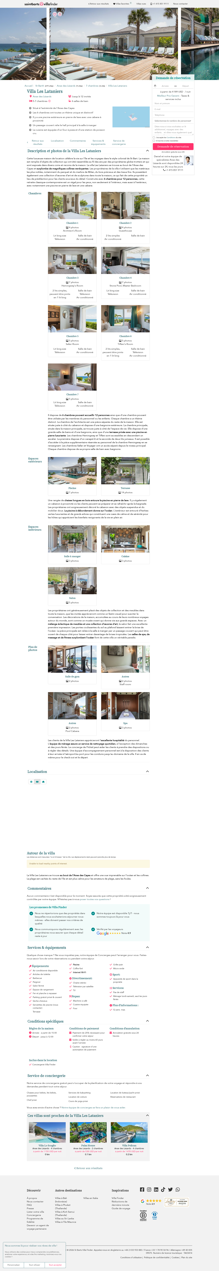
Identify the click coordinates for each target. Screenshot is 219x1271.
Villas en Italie (90, 1198)
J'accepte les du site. (169, 137)
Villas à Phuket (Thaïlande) (62, 1206)
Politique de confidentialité (156, 1257)
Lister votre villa (35, 1211)
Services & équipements (98, 142)
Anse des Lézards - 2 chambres (88, 1148)
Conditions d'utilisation (131, 1257)
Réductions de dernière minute (120, 1203)
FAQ (29, 1205)
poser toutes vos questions (94, 899)
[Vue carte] (37, 781)
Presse (30, 1208)
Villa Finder (118, 1198)
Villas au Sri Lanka (64, 1218)
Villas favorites (123, 3)
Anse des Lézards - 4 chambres (47, 1148)
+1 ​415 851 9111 (161, 3)
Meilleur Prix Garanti (168, 95)
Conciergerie (34, 1215)
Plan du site (186, 1257)
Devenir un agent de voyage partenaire (38, 1227)
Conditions (171, 137)
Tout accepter (55, 1265)
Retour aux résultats (99, 3)
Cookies (175, 1257)
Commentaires (78, 140)
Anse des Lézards (42, 96)
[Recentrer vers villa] (43, 781)
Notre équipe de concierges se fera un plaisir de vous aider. (94, 1107)
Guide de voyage (121, 1208)
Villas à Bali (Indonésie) (61, 1200)
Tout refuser (34, 1265)
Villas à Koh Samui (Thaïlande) (64, 1213)
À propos (32, 1198)
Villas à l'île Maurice (65, 1222)
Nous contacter (180, 3)
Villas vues (141, 3)
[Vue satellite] (31, 781)
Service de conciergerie (119, 142)
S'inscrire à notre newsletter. (167, 141)
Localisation (57, 140)
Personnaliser (13, 1265)
